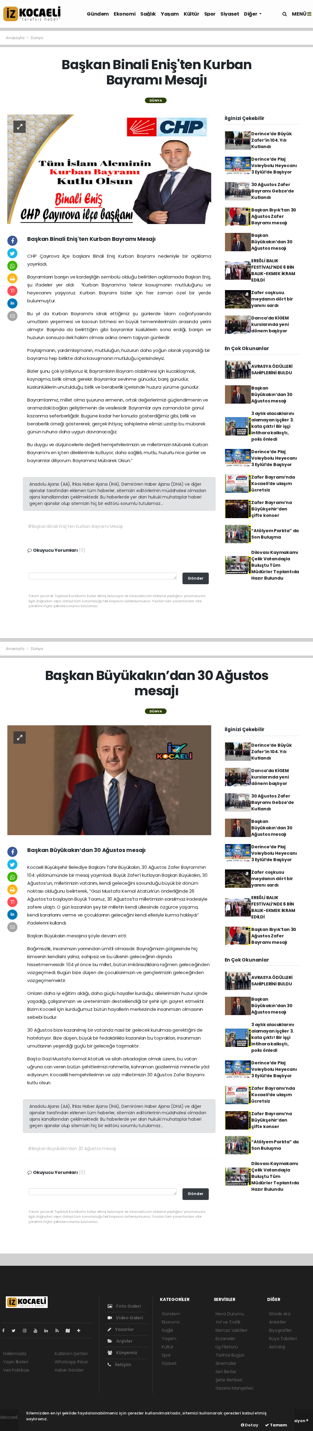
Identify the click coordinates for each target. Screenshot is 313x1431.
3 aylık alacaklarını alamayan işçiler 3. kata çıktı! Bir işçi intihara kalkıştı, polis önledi (272, 426)
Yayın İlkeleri (15, 1362)
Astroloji (277, 1347)
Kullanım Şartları (71, 1354)
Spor (209, 13)
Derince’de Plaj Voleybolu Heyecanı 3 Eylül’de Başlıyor (274, 165)
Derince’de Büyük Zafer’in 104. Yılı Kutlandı (271, 140)
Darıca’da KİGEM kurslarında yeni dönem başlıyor (270, 324)
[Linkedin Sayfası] (48, 1331)
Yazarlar (124, 1329)
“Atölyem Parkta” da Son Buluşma (275, 534)
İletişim (122, 1365)
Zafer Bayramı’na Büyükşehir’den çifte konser (271, 508)
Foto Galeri (128, 1306)
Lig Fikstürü (226, 1347)
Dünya (37, 38)
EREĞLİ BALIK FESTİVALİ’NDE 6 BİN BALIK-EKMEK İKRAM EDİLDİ (273, 270)
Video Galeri (129, 1318)
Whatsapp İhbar (71, 1362)
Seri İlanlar (225, 1372)
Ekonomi (124, 13)
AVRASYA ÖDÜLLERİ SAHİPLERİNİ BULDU (272, 369)
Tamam (278, 1425)
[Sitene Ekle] (81, 1331)
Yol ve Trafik (228, 1322)
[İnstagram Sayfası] (27, 1331)
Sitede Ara (279, 1314)
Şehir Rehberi (228, 1380)
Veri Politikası (16, 1370)
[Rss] (59, 1331)
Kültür (191, 13)
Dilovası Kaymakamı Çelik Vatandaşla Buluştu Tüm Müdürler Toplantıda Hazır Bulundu (275, 565)
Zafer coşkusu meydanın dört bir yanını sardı (272, 299)
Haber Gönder (69, 1370)
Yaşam (170, 13)
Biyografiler (280, 1330)
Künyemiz (126, 1353)
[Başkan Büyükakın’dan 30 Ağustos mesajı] (109, 780)
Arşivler (123, 1341)
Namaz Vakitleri (231, 1330)
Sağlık (148, 13)
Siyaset (229, 13)
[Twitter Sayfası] (16, 1331)
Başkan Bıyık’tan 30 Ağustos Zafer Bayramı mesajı (273, 216)
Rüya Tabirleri (282, 1339)
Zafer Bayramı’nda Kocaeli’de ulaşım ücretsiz (273, 483)
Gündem (98, 13)
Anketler (277, 1322)
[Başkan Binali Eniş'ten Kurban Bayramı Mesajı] (109, 169)
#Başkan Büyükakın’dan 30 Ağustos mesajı (72, 1148)
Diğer (251, 13)
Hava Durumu (229, 1314)
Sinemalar (225, 1363)
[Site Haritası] (70, 1331)
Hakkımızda (14, 1354)
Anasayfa (15, 38)
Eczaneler (225, 1339)
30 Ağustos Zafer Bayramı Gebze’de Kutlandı (272, 190)
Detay (251, 1425)
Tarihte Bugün (230, 1355)
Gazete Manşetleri (234, 1388)
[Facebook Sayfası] (5, 1331)
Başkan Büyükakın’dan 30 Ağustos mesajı (272, 241)
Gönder (196, 578)
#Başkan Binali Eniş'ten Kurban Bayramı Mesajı (75, 526)
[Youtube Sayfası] (38, 1331)
